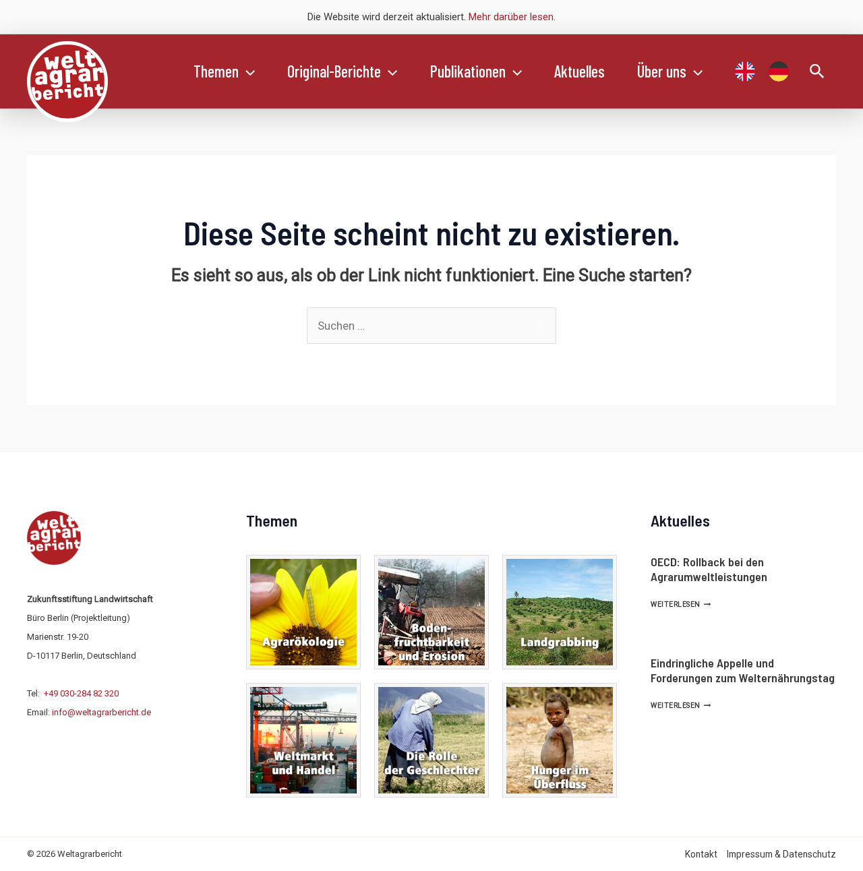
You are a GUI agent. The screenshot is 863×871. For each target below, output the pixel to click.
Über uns (661, 71)
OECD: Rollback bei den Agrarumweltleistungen (709, 569)
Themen (216, 71)
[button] (247, 71)
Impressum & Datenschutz (781, 854)
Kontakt (701, 854)
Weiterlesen (681, 604)
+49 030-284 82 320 (81, 693)
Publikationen (468, 71)
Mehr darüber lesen (511, 17)
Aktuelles (579, 71)
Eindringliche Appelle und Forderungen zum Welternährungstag (743, 670)
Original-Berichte (334, 71)
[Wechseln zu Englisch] (745, 71)
